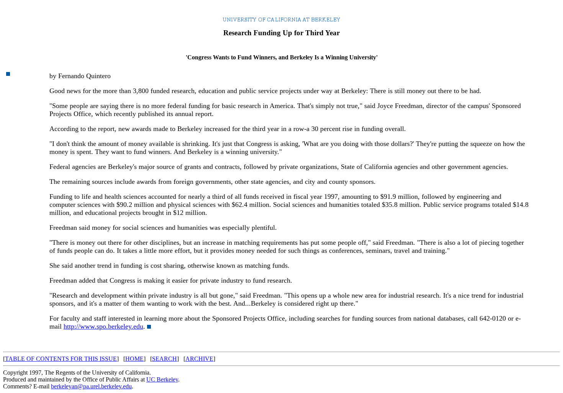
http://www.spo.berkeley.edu (103, 326)
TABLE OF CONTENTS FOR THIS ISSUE (61, 358)
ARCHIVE (199, 358)
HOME (134, 358)
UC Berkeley (162, 379)
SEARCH (164, 358)
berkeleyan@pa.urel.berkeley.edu (91, 386)
